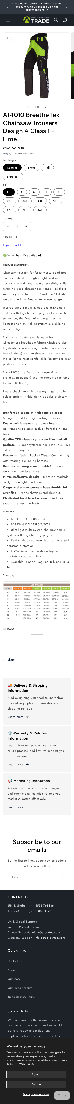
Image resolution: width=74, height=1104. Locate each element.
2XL (9, 201)
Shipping (7, 153)
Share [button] (11, 660)
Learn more (15, 717)
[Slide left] (28, 106)
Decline (36, 1084)
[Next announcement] (66, 6)
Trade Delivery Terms (21, 997)
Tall (47, 168)
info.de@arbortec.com (50, 938)
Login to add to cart (17, 245)
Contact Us (15, 961)
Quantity (7, 218)
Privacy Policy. (25, 1064)
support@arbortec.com (23, 927)
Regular (12, 168)
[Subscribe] (61, 877)
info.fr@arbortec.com (45, 932)
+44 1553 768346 (41, 905)
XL (59, 192)
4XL (40, 201)
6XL (9, 210)
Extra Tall (13, 177)
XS (9, 192)
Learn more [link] (15, 764)
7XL (24, 210)
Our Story (14, 979)
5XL (55, 201)
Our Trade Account (20, 988)
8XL (39, 210)
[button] (8, 19)
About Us (14, 970)
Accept (36, 1074)
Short (31, 168)
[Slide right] (45, 106)
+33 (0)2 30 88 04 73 (35, 911)
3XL (24, 201)
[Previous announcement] (7, 6)
